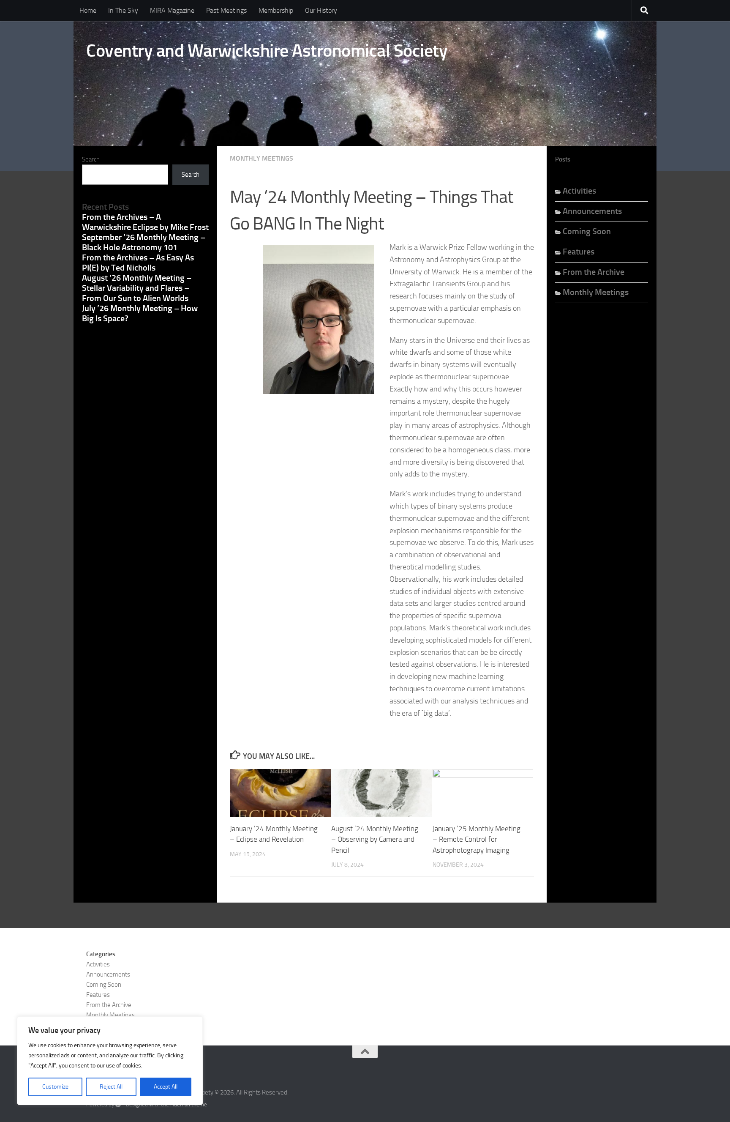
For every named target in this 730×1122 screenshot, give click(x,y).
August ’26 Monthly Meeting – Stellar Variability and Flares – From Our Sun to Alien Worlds (136, 288)
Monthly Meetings (261, 158)
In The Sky (123, 10)
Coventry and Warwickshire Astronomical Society (266, 50)
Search (91, 159)
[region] (110, 1060)
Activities (579, 191)
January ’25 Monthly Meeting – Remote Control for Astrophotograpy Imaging (476, 839)
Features (578, 251)
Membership (276, 10)
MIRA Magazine (172, 10)
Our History (321, 10)
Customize (55, 1086)
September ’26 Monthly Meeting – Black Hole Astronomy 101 (143, 242)
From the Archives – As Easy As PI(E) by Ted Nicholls (138, 262)
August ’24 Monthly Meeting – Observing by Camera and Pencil (374, 839)
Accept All (165, 1086)
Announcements (592, 211)
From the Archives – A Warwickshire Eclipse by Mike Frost (145, 222)
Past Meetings (226, 10)
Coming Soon (587, 231)
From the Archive (593, 272)
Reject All (111, 1086)
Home (87, 10)
